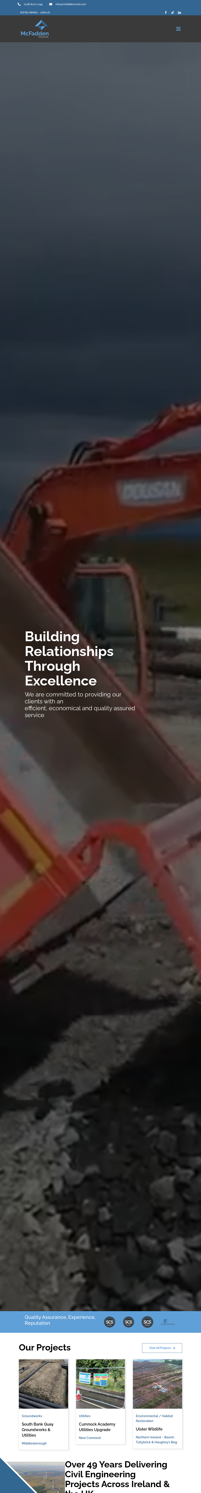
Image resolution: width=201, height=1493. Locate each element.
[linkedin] (179, 12)
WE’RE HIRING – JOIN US (35, 12)
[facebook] (165, 12)
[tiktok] (172, 12)
